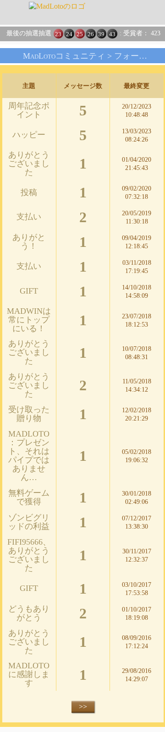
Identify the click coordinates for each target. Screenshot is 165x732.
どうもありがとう (29, 613)
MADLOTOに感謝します (29, 674)
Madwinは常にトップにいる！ (29, 319)
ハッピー (28, 134)
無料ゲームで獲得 (29, 497)
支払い (28, 216)
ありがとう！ (28, 242)
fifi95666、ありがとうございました (29, 555)
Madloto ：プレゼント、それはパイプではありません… (29, 455)
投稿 (29, 192)
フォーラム (134, 55)
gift (29, 290)
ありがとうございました (29, 163)
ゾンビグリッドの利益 (29, 522)
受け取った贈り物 (29, 414)
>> (83, 706)
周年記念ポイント (29, 110)
